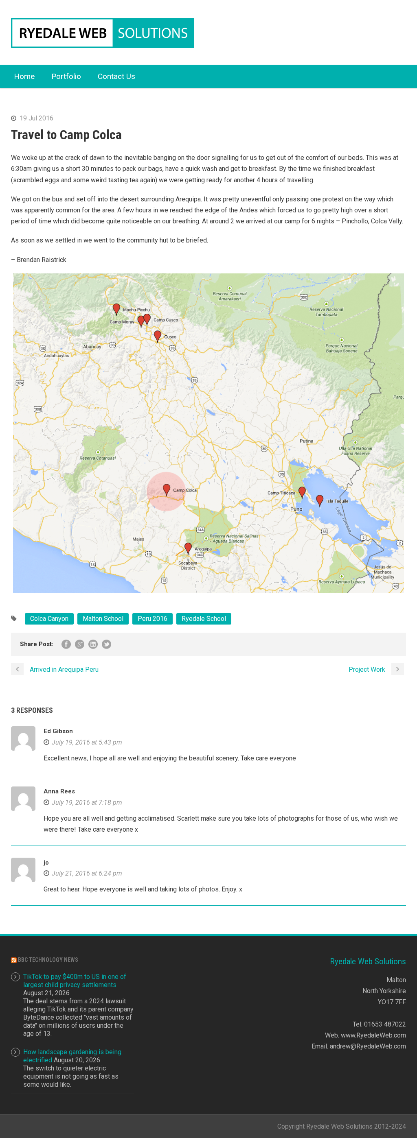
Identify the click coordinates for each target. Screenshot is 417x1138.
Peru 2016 (152, 619)
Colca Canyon (49, 619)
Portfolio (66, 76)
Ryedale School (204, 619)
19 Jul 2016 (36, 118)
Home (24, 76)
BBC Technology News (48, 960)
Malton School (103, 619)
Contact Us (116, 76)
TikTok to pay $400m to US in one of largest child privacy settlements (74, 981)
